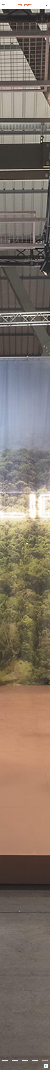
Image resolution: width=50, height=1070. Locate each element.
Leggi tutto (23, 543)
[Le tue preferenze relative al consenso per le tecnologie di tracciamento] (46, 1066)
